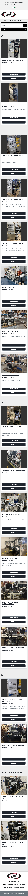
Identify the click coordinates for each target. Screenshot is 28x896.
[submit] (25, 25)
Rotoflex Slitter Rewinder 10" (12, 60)
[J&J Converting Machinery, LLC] (14, 876)
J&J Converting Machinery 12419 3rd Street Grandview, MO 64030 (14, 888)
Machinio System (8, 893)
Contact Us (14, 74)
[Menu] (21, 15)
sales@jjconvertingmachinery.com (15, 2)
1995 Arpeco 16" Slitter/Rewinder (13, 470)
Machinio (21, 893)
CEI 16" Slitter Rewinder (10, 558)
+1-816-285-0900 (11, 4)
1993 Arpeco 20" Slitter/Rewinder (13, 745)
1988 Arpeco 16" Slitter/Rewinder (13, 647)
